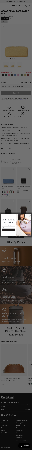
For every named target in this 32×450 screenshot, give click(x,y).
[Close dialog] (30, 215)
